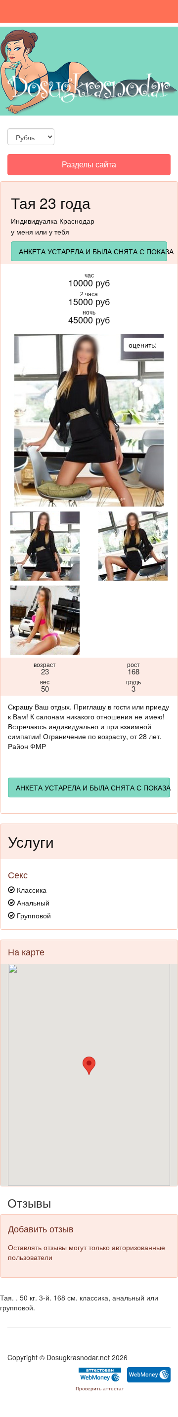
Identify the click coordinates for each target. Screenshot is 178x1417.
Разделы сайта (88, 166)
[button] (89, 1066)
